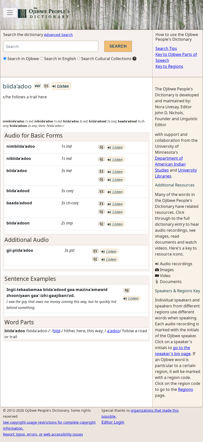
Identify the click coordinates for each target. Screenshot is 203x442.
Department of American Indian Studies (170, 164)
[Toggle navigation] (10, 13)
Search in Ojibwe (22, 58)
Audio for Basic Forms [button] (33, 135)
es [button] (46, 86)
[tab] (76, 135)
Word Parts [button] (19, 322)
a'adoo (113, 330)
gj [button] (101, 147)
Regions (185, 389)
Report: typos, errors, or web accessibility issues (43, 434)
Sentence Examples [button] (30, 279)
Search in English (59, 58)
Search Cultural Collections (105, 58)
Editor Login (113, 422)
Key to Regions (169, 66)
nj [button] (127, 290)
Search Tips (166, 48)
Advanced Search (58, 34)
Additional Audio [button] (26, 240)
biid (56, 330)
